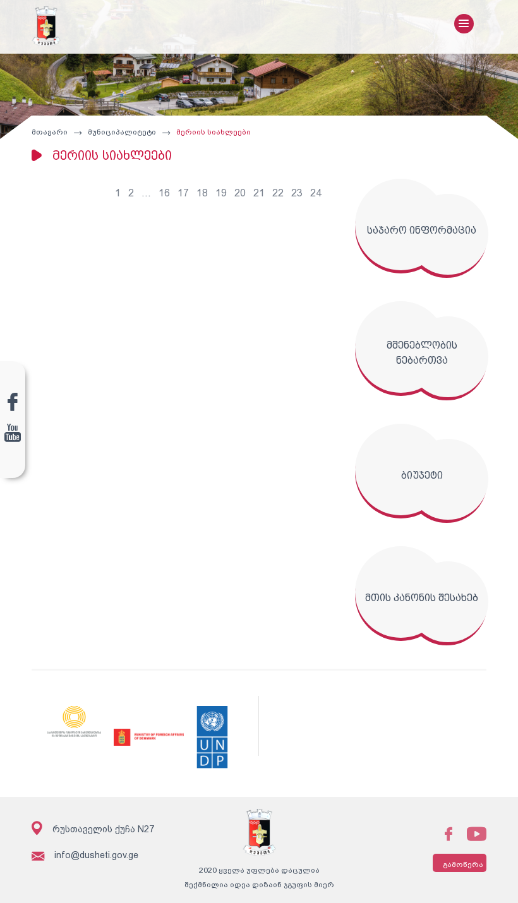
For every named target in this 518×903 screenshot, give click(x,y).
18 (202, 193)
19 (221, 193)
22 (278, 193)
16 (164, 193)
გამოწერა (463, 864)
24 (316, 193)
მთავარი (50, 132)
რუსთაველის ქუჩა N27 (103, 829)
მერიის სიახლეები (213, 132)
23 (297, 193)
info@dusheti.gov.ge (96, 855)
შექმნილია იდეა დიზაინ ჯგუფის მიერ (259, 884)
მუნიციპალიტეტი (122, 132)
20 (240, 193)
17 (183, 193)
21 (259, 193)
